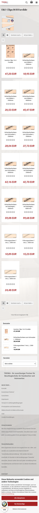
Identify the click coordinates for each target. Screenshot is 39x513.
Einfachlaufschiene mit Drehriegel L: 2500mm (28, 170)
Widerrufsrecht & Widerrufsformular (13, 410)
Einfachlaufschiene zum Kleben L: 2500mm (28, 62)
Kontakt (4, 388)
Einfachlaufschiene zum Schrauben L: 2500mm (10, 134)
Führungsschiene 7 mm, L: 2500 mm (10, 241)
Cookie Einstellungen (8, 417)
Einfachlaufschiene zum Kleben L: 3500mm (10, 98)
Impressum (5, 399)
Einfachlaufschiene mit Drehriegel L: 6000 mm (28, 206)
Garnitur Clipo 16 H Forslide (10, 61)
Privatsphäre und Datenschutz (11, 406)
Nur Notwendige (19, 504)
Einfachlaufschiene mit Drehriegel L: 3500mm (10, 206)
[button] (4, 35)
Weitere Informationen (19, 509)
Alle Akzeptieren (19, 498)
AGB (3, 414)
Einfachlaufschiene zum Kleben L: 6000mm (28, 98)
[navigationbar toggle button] (36, 2)
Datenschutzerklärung (8, 494)
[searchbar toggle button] (26, 2)
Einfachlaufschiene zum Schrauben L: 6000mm (10, 170)
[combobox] (16, 35)
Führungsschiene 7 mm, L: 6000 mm (10, 277)
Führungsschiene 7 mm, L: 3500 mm (28, 241)
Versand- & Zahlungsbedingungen (12, 403)
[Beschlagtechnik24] (4, 2)
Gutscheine (5, 395)
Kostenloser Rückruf (8, 392)
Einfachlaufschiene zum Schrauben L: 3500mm (28, 134)
